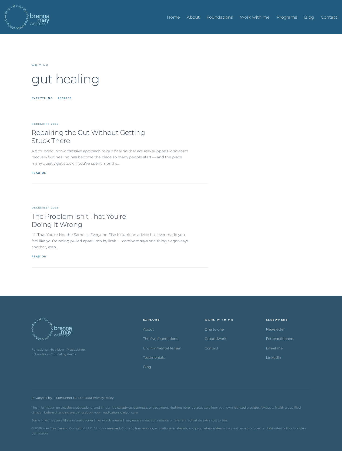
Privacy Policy (41, 398)
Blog (147, 367)
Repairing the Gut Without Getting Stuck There (88, 137)
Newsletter (275, 329)
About (148, 329)
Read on (39, 172)
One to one (214, 329)
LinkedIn (273, 357)
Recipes (64, 98)
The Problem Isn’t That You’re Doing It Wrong (78, 220)
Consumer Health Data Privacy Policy (85, 398)
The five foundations (160, 339)
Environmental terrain (162, 348)
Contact (211, 348)
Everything (42, 98)
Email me (274, 348)
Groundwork (215, 339)
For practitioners (280, 339)
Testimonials (153, 357)
